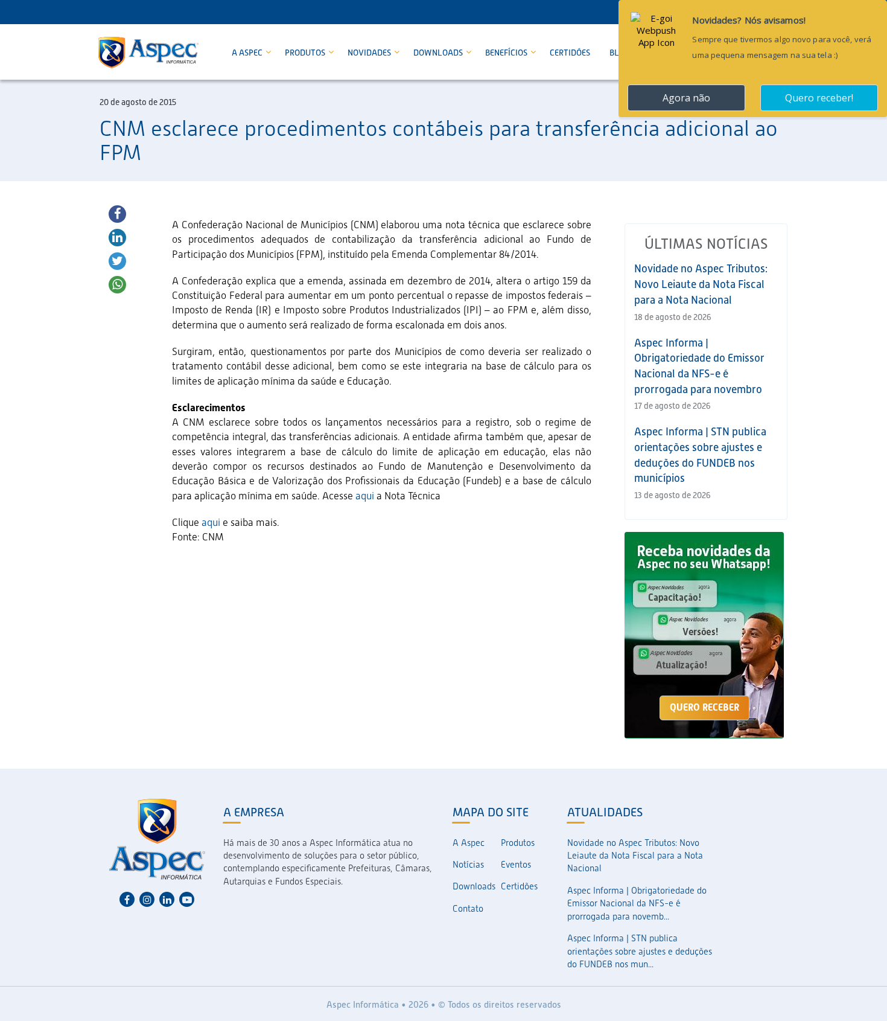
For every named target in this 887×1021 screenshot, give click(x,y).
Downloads (439, 52)
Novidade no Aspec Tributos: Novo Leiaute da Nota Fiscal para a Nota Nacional (701, 284)
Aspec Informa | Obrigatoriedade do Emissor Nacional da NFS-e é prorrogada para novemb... (637, 903)
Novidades (370, 52)
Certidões (570, 52)
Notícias (468, 864)
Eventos (516, 864)
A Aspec (248, 52)
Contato (468, 908)
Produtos (306, 52)
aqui (366, 496)
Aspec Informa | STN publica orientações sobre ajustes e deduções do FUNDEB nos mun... (639, 951)
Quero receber (704, 707)
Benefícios (507, 52)
